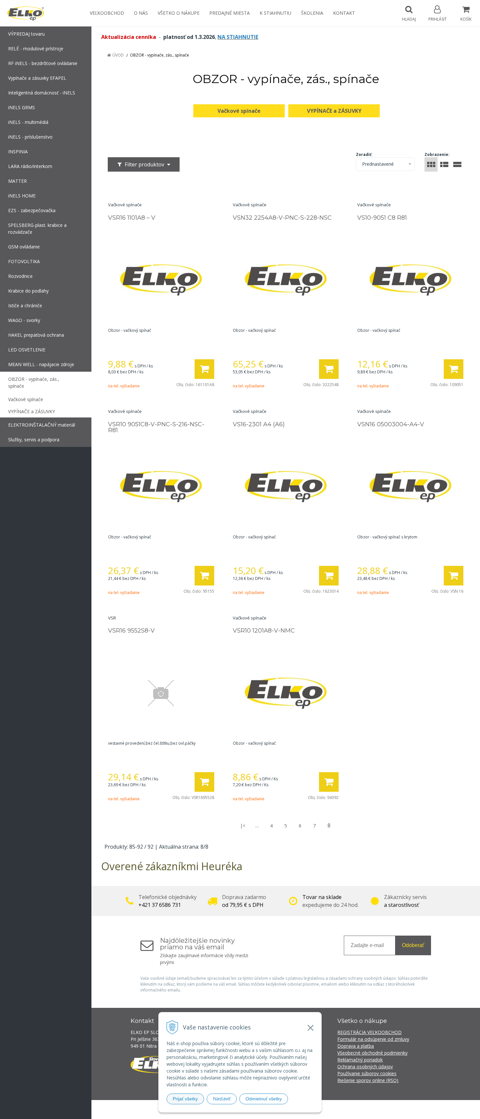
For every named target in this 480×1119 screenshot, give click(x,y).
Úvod (118, 55)
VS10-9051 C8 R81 (382, 217)
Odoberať (413, 945)
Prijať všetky (185, 1098)
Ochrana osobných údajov (365, 1066)
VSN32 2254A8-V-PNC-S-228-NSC (282, 217)
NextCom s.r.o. (357, 1109)
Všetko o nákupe (179, 13)
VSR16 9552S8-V (131, 630)
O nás (141, 13)
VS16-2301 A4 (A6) (259, 424)
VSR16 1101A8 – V (131, 217)
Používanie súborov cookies (366, 1073)
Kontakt (344, 13)
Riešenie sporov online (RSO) (367, 1080)
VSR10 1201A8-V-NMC (264, 630)
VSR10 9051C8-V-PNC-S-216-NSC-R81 (156, 427)
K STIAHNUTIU (275, 13)
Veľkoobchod (107, 13)
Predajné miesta (229, 13)
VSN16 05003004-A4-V (390, 424)
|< (242, 825)
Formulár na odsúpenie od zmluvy (373, 1039)
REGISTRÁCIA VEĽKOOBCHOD (369, 1032)
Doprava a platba (355, 1046)
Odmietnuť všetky (264, 1098)
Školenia (312, 13)
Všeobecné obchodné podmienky (372, 1053)
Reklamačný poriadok (360, 1060)
